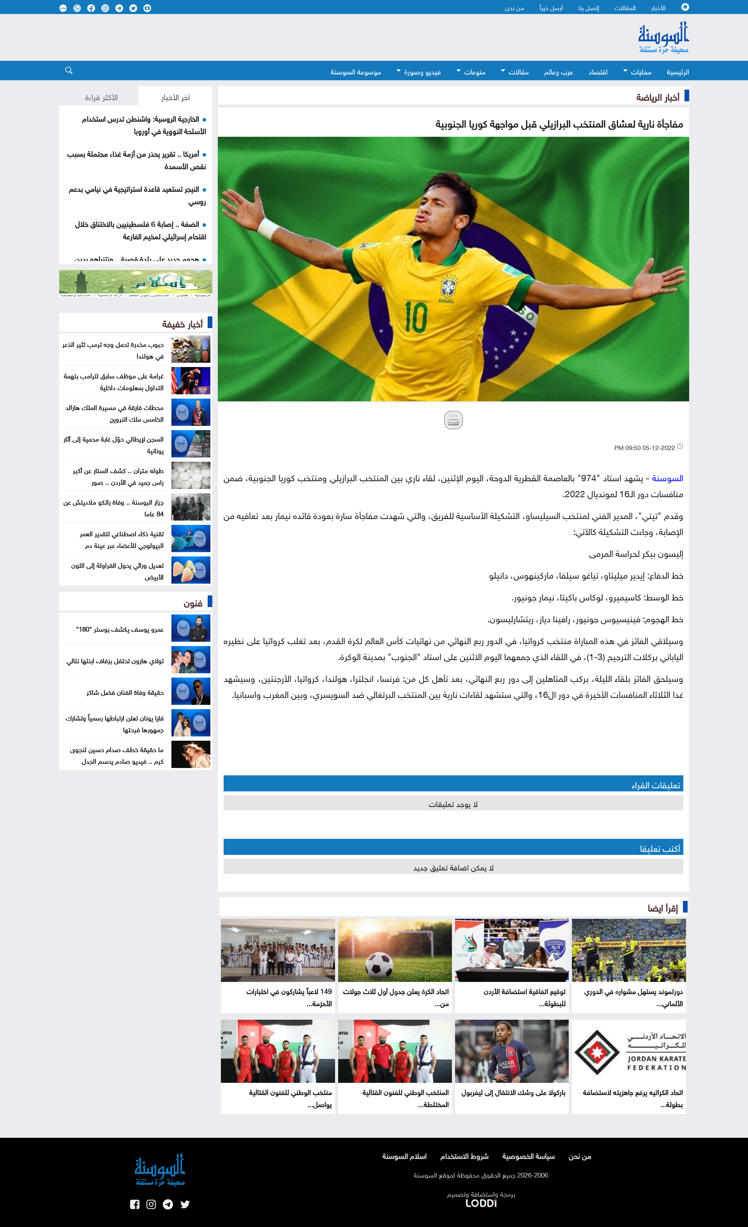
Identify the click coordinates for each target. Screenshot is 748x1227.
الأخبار (658, 7)
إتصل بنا (589, 7)
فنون (193, 601)
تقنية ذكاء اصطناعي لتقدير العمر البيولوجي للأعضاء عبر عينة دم (122, 538)
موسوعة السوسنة (356, 71)
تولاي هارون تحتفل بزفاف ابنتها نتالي (115, 660)
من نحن (514, 7)
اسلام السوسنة (405, 1155)
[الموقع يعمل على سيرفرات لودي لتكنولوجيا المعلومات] (481, 1202)
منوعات (474, 71)
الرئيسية (678, 71)
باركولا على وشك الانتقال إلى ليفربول (514, 1091)
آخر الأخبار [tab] (175, 95)
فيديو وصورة (422, 71)
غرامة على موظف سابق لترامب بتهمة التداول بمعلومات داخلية (114, 380)
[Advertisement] (310, 37)
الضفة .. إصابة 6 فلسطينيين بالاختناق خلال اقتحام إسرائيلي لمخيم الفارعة (140, 229)
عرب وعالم (558, 71)
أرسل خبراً (551, 7)
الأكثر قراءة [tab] (101, 95)
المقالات (625, 7)
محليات (641, 71)
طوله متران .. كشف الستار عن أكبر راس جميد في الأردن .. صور (118, 475)
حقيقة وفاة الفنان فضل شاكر (125, 691)
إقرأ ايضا (663, 906)
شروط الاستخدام (465, 1155)
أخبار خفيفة (182, 322)
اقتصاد (598, 71)
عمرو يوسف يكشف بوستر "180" (120, 628)
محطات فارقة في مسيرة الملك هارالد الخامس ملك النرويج (114, 412)
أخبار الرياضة (658, 95)
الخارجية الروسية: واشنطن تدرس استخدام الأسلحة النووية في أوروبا (144, 123)
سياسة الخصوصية (529, 1155)
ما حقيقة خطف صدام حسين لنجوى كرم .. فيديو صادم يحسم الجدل (117, 754)
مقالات (519, 71)
